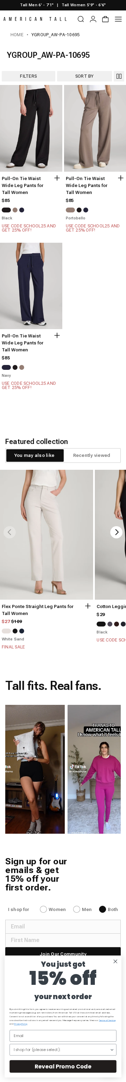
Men (87, 909)
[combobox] (62, 1049)
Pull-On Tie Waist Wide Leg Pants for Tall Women (22, 185)
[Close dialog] (115, 961)
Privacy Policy (20, 1024)
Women (57, 909)
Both (113, 909)
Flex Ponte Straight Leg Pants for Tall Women (38, 610)
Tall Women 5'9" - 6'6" (84, 5)
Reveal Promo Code (63, 1066)
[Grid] (119, 76)
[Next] (116, 532)
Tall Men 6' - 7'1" (37, 5)
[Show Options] (112, 1049)
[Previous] (10, 532)
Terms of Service (107, 1020)
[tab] (34, 455)
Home (16, 35)
